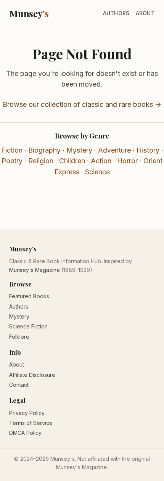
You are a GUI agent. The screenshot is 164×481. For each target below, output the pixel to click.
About (145, 13)
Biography (44, 150)
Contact (19, 384)
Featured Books (29, 296)
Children (72, 161)
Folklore (19, 336)
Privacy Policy (27, 413)
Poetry (12, 161)
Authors (116, 13)
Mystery (79, 150)
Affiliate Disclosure (32, 375)
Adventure (114, 150)
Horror (127, 161)
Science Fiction (28, 326)
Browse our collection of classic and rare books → (82, 104)
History (148, 150)
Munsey (29, 13)
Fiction (12, 150)
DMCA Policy (25, 433)
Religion (40, 161)
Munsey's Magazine (34, 270)
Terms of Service (31, 423)
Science (97, 172)
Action (101, 161)
